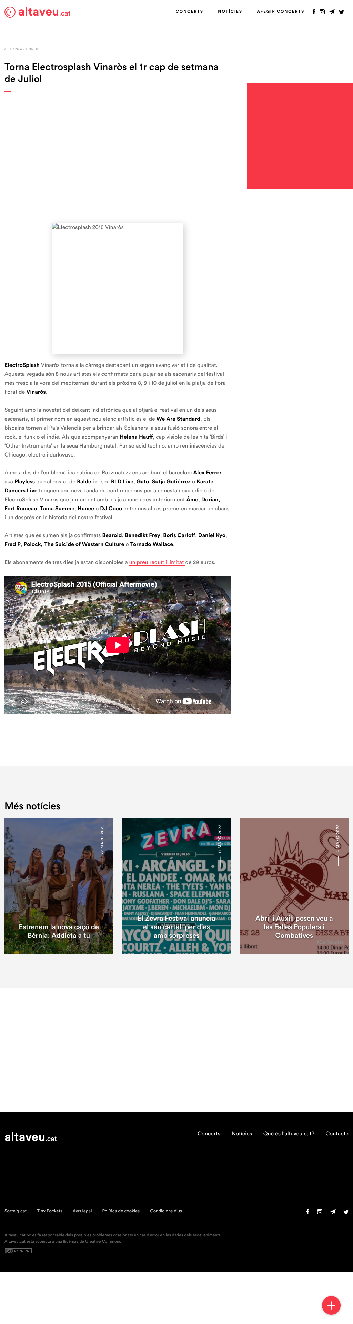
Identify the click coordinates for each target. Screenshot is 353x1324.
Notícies (230, 12)
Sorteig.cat (15, 1211)
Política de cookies (121, 1211)
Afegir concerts (280, 12)
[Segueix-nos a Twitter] (341, 13)
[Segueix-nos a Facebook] (314, 13)
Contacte (337, 1134)
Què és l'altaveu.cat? (288, 1134)
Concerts (189, 12)
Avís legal (82, 1211)
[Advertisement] (117, 157)
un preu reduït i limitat (157, 562)
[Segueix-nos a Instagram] (322, 13)
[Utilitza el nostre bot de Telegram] (332, 13)
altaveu (44, 12)
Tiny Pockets (49, 1211)
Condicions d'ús (166, 1211)
